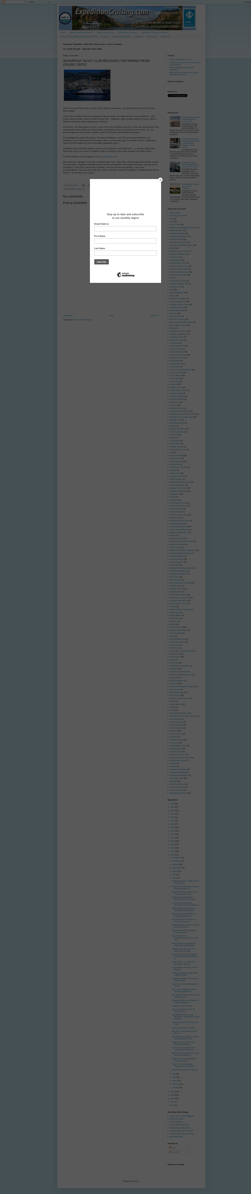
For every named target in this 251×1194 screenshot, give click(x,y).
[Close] (160, 180)
